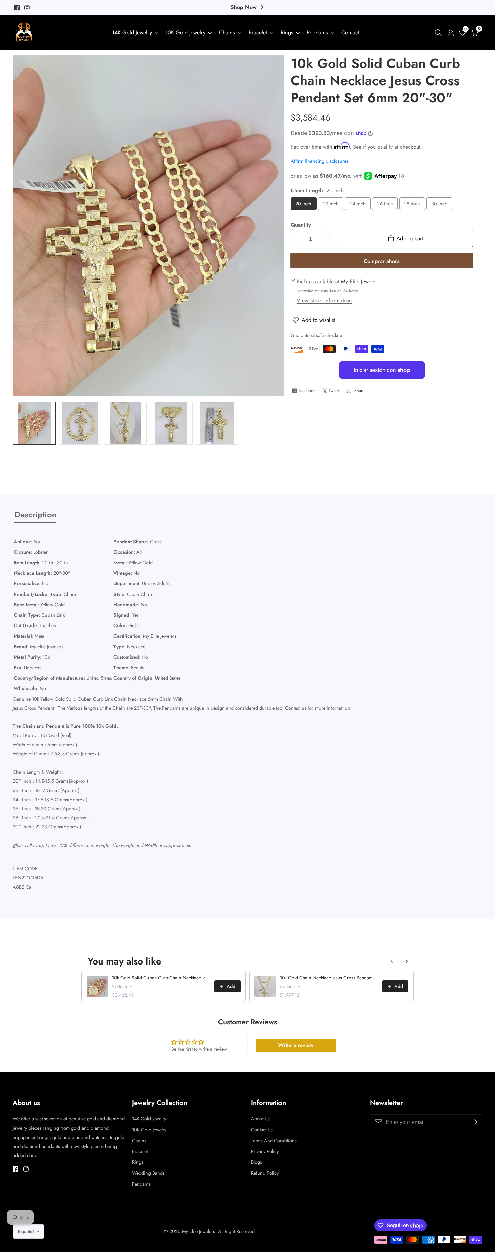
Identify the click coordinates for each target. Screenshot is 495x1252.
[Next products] (406, 961)
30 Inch (440, 205)
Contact (350, 32)
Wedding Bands (148, 1173)
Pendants (317, 32)
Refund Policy (265, 1173)
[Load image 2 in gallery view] (80, 423)
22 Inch (331, 205)
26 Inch (385, 205)
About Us (260, 1118)
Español (26, 1231)
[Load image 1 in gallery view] (34, 423)
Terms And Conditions (274, 1140)
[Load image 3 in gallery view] (125, 423)
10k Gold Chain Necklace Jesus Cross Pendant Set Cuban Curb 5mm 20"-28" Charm (329, 977)
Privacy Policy (265, 1151)
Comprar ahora (382, 261)
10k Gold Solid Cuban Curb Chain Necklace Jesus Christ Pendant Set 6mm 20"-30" (161, 977)
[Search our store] (439, 33)
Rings (286, 32)
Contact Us (262, 1129)
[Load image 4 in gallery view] (171, 423)
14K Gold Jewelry (132, 32)
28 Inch (412, 205)
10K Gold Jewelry (185, 32)
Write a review (296, 1045)
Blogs (256, 1162)
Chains (227, 32)
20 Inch (303, 205)
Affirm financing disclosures (320, 161)
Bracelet (258, 32)
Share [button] (359, 390)
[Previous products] (392, 961)
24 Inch (358, 205)
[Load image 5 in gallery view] (217, 423)
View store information (324, 300)
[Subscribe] (475, 1122)
